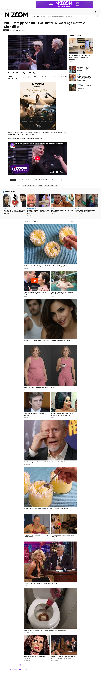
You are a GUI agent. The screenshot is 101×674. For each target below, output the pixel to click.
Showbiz (6, 30)
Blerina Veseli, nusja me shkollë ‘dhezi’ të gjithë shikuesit (83, 69)
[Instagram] (19, 665)
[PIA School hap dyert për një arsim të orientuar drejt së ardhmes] (81, 46)
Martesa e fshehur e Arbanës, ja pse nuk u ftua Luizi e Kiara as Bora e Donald (38, 211)
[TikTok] (11, 669)
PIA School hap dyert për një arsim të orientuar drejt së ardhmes (79, 57)
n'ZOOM (34, 185)
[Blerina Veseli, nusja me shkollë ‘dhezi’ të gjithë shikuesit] (72, 69)
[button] (95, 12)
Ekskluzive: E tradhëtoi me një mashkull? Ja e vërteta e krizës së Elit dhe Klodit (58, 16)
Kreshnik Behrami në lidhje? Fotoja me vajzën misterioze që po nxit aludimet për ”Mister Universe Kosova (84, 78)
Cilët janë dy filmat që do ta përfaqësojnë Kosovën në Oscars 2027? (84, 87)
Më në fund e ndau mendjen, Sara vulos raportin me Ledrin (85, 210)
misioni (29, 185)
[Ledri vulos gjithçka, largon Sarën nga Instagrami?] (62, 200)
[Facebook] (9, 665)
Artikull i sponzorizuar (73, 52)
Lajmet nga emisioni (31, 208)
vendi (52, 185)
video (56, 185)
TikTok (15, 669)
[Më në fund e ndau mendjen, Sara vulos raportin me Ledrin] (86, 200)
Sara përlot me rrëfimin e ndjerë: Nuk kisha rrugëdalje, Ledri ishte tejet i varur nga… (14, 211)
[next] (97, 16)
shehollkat (47, 185)
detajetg (24, 185)
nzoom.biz (40, 185)
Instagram (24, 665)
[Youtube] (20, 669)
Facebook (14, 665)
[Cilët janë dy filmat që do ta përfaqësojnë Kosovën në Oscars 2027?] (72, 87)
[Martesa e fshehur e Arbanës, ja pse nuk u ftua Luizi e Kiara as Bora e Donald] (38, 200)
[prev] (94, 16)
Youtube (25, 669)
